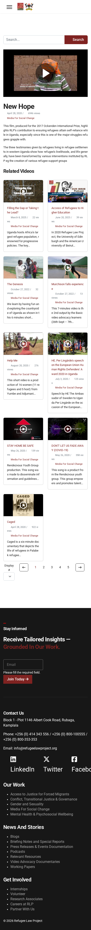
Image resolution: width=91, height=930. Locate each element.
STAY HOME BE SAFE (20, 445)
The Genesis (15, 284)
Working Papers (22, 867)
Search (78, 40)
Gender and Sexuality (27, 804)
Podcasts (17, 851)
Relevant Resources (25, 857)
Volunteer (17, 894)
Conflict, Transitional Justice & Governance (43, 799)
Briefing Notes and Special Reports (37, 842)
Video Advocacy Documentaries (35, 862)
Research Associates (26, 899)
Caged (11, 521)
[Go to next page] (80, 567)
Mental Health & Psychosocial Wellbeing (41, 814)
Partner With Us (22, 909)
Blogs (14, 836)
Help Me (12, 360)
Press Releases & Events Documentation (41, 847)
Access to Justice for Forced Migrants (39, 794)
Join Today (16, 679)
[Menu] (9, 7)
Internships (19, 889)
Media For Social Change (20, 118)
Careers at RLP (21, 904)
